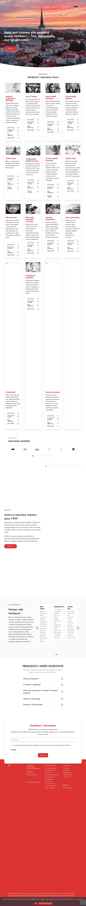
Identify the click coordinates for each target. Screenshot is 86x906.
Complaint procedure (68, 774)
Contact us (10, 48)
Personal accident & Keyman (51, 774)
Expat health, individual (51, 97)
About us (55, 7)
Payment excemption (50, 218)
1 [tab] (53, 654)
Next (78, 628)
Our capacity (45, 7)
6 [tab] (45, 455)
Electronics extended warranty (30, 219)
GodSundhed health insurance (32, 160)
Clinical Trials (71, 158)
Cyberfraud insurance (50, 783)
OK (36, 903)
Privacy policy (66, 768)
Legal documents (67, 777)
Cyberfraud (10, 392)
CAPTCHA (13, 750)
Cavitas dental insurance (51, 159)
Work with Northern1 (68, 788)
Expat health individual (50, 768)
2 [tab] (35, 455)
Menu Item (75, 9)
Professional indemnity (30, 276)
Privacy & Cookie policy (45, 903)
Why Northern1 (65, 7)
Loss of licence (31, 96)
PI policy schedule (67, 772)
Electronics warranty (49, 777)
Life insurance (11, 217)
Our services (35, 7)
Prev (37, 628)
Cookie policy (66, 770)
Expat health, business (71, 97)
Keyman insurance (53, 392)
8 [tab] (50, 455)
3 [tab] (58, 654)
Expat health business (50, 770)
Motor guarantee (72, 217)
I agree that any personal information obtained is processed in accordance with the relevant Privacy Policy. (41, 745)
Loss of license (48, 772)
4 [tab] (40, 455)
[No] (84, 901)
